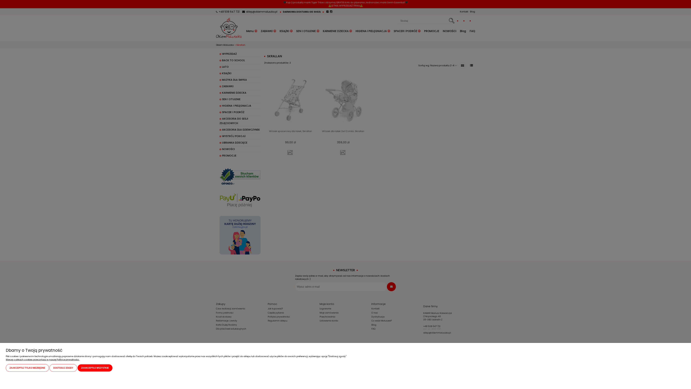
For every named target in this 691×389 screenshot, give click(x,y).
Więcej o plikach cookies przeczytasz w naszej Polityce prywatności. (43, 359)
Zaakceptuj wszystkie (95, 368)
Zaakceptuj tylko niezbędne (27, 368)
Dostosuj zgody (63, 368)
